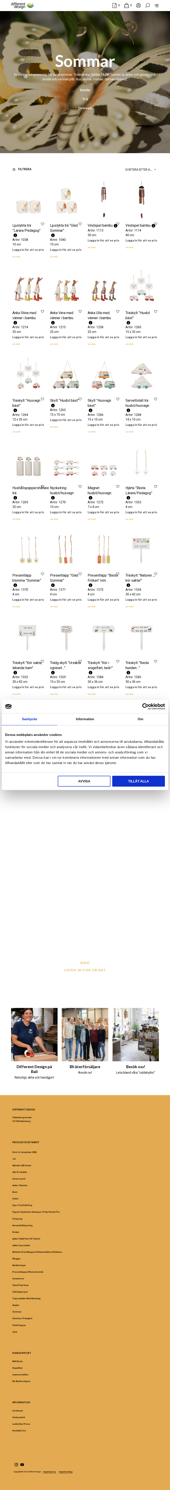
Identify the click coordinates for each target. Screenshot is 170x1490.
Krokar (15, 1232)
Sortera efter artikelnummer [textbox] (141, 169)
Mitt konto (17, 1361)
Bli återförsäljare (85, 1066)
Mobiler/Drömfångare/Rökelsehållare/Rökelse (37, 1252)
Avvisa (84, 781)
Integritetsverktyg (65, 1472)
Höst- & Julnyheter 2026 (24, 1152)
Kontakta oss (19, 1430)
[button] (116, 5)
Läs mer (16, 257)
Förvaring (17, 1219)
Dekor (15, 1198)
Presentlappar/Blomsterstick (27, 1272)
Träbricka (19, 920)
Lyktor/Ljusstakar (21, 1245)
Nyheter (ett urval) (21, 1165)
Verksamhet (18, 1417)
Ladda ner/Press (21, 1424)
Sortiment (17, 1410)
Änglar (15, 1305)
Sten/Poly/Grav (20, 1285)
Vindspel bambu (100, 226)
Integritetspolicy (49, 1472)
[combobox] (141, 169)
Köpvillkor (17, 1368)
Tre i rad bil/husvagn (65, 838)
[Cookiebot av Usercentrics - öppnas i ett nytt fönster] (145, 706)
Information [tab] (85, 719)
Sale (14, 1332)
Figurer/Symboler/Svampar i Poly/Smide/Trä (36, 1212)
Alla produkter (19, 1172)
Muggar (16, 1258)
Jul (14, 1159)
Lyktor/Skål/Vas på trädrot (26, 1238)
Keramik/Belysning (22, 1225)
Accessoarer (19, 1178)
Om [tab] (140, 719)
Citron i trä (20, 838)
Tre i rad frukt (98, 920)
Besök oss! (135, 1066)
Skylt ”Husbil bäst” (64, 400)
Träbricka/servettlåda (66, 920)
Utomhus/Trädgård (22, 1318)
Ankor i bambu (19, 1185)
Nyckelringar (19, 1265)
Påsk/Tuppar (19, 1325)
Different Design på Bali (34, 1069)
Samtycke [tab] (29, 719)
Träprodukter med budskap (26, 1298)
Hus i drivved (98, 838)
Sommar (16, 1312)
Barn (14, 1192)
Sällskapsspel (20, 1292)
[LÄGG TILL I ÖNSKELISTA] (42, 224)
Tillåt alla (138, 781)
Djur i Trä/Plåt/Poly (22, 1205)
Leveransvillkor (20, 1374)
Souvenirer (18, 1278)
